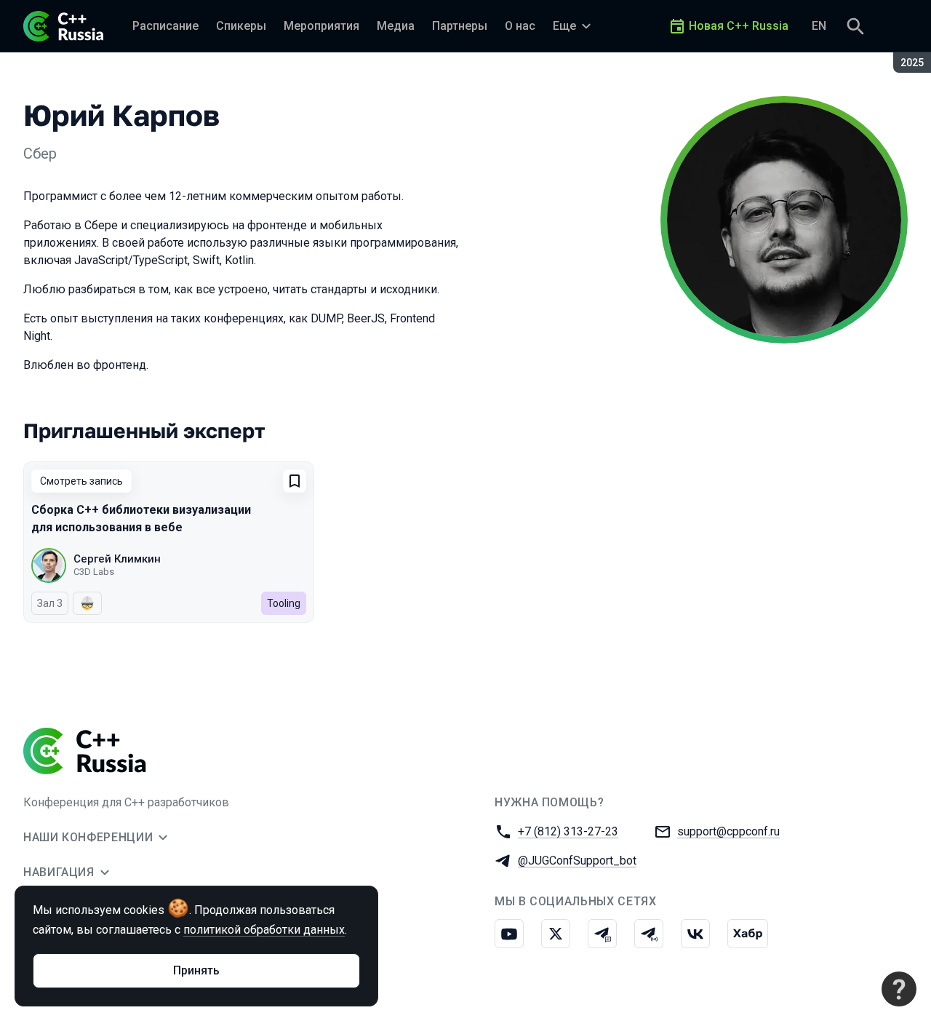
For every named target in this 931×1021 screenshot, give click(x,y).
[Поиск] (855, 26)
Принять (196, 970)
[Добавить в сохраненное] (294, 481)
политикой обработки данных (264, 930)
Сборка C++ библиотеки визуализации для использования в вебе (141, 518)
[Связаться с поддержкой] (899, 989)
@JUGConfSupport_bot (577, 860)
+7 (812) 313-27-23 (568, 831)
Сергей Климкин (117, 559)
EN (819, 26)
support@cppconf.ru (728, 831)
